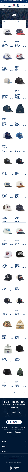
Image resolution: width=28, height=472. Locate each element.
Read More (14, 436)
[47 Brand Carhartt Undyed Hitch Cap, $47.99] (20, 185)
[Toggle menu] (2, 5)
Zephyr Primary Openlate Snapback (17, 172)
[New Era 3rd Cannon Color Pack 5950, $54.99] (7, 83)
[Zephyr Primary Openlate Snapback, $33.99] (20, 161)
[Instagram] (14, 412)
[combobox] (20, 21)
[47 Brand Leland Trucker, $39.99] (7, 278)
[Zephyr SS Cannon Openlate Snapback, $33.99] (7, 161)
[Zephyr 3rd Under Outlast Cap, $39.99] (20, 137)
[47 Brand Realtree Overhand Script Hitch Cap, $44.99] (7, 324)
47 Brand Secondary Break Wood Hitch (17, 266)
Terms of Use (19, 461)
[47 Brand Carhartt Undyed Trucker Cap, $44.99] (7, 208)
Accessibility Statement (18, 462)
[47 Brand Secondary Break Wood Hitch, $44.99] (20, 254)
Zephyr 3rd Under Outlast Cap (17, 150)
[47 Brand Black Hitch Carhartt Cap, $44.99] (20, 349)
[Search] (5, 5)
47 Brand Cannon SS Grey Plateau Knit (5, 360)
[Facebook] (8, 412)
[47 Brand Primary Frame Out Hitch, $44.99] (20, 231)
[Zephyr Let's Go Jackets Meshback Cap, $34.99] (20, 278)
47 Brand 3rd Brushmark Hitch (4, 242)
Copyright (7, 461)
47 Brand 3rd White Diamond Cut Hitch (5, 69)
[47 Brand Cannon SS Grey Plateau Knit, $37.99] (7, 349)
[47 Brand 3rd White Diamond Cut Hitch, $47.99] (7, 57)
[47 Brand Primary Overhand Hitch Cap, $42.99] (20, 208)
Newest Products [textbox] (19, 21)
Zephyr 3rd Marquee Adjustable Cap (4, 196)
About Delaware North (14, 464)
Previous (1, 1)
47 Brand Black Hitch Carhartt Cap (17, 360)
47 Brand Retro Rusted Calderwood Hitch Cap (17, 44)
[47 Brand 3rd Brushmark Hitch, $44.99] (7, 231)
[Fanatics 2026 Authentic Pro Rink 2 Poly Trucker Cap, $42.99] (7, 137)
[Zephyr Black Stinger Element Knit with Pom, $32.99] (20, 372)
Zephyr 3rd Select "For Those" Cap (5, 313)
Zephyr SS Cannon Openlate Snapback (4, 172)
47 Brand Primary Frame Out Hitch (17, 242)
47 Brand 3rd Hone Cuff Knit (17, 337)
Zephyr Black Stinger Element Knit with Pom (17, 384)
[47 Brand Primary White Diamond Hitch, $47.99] (20, 57)
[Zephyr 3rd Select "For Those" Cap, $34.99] (7, 301)
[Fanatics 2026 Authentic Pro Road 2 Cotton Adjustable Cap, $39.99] (7, 110)
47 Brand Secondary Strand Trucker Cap (5, 266)
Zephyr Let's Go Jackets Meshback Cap (17, 289)
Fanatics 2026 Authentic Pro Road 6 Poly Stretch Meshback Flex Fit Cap (17, 94)
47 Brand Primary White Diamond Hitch (17, 68)
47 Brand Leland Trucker (4, 290)
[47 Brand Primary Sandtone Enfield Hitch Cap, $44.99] (7, 32)
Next (26, 1)
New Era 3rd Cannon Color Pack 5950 (5, 97)
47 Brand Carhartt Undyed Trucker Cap (5, 219)
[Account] (22, 5)
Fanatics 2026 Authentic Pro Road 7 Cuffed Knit (17, 123)
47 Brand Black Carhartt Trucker (4, 384)
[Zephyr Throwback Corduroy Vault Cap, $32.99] (20, 301)
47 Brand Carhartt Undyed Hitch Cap (17, 196)
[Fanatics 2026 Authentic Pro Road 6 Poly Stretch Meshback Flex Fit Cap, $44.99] (20, 83)
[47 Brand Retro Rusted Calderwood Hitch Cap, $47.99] (20, 32)
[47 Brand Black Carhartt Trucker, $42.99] (7, 372)
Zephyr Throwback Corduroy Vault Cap (17, 312)
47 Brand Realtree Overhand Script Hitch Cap (4, 336)
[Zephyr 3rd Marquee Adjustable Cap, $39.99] (7, 185)
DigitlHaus (16, 458)
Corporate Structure (9, 462)
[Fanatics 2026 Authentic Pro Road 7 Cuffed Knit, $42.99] (20, 110)
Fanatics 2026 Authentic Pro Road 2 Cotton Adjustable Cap (4, 122)
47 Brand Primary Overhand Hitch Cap (17, 219)
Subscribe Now (14, 407)
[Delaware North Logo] (14, 468)
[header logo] (14, 5)
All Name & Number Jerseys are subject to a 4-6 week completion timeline (14, 1)
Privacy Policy (13, 461)
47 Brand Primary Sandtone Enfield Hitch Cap (5, 44)
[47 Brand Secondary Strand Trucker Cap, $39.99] (7, 254)
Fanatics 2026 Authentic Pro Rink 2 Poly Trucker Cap (5, 148)
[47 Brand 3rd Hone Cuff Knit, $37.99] (20, 324)
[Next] (24, 393)
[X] (19, 412)
